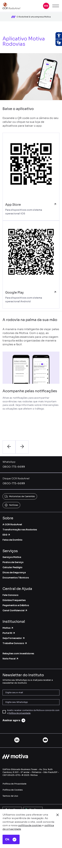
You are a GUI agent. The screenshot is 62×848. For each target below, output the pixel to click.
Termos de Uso (10, 796)
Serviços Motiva (12, 557)
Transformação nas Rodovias (20, 529)
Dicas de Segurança (14, 572)
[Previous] (9, 447)
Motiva (6, 628)
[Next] (22, 447)
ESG (5, 534)
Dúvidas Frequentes (14, 600)
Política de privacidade (20, 713)
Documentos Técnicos (16, 577)
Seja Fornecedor (12, 638)
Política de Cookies (13, 789)
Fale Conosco (10, 595)
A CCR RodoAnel (12, 524)
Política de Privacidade (14, 783)
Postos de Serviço (13, 562)
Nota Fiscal (9, 658)
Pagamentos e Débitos (16, 605)
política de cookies (29, 825)
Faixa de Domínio (12, 540)
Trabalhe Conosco (13, 643)
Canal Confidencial (13, 610)
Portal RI (7, 633)
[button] (46, 6)
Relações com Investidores (18, 653)
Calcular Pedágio (12, 567)
